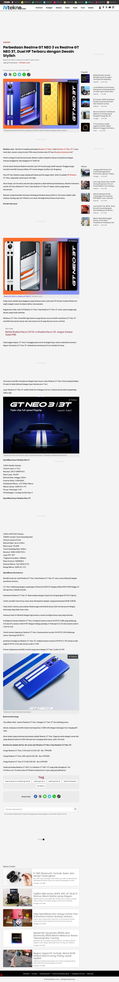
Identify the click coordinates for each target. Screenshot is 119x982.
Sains (67, 8)
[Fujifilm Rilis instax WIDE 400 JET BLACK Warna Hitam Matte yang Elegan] (17, 905)
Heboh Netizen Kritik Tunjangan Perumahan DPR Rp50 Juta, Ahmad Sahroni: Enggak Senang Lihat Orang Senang (103, 196)
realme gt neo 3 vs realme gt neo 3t (17, 781)
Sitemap (90, 974)
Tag (41, 777)
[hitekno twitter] (107, 7)
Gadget (49, 8)
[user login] (100, 9)
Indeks (91, 8)
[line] (14, 75)
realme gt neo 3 (39, 781)
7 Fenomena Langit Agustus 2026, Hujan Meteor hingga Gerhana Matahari (103, 126)
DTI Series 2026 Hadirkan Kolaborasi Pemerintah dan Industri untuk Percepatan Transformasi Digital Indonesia (103, 101)
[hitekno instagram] (113, 7)
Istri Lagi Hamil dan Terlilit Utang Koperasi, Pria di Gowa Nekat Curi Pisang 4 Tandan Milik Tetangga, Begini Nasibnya (104, 184)
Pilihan (84, 166)
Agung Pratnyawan (10, 63)
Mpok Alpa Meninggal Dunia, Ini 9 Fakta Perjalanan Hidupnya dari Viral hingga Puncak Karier (104, 220)
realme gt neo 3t (54, 781)
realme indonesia (70, 781)
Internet (39, 8)
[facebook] (5, 75)
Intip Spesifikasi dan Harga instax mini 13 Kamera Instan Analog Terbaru (55, 915)
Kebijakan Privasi (78, 974)
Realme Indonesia (62, 152)
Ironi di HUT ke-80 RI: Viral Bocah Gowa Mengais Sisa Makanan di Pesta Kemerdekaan (104, 208)
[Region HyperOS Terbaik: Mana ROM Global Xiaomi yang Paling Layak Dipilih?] (17, 966)
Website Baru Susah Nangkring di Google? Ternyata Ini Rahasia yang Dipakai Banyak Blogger (102, 77)
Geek (75, 8)
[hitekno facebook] (103, 7)
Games (59, 8)
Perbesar (74, 82)
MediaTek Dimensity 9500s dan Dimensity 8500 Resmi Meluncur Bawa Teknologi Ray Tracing (55, 935)
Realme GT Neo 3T (65, 149)
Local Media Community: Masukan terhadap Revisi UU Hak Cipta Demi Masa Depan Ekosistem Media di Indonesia (104, 89)
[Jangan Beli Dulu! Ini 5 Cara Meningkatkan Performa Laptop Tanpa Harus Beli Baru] (85, 176)
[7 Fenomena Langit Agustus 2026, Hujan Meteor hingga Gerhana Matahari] (85, 130)
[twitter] (10, 75)
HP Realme (71, 175)
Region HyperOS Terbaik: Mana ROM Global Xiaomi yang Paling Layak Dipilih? (54, 956)
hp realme (40, 786)
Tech (83, 8)
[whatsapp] (24, 75)
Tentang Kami (45, 974)
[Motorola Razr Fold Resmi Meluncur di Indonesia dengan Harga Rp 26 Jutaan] (85, 118)
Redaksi (26, 974)
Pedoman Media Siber (60, 974)
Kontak (34, 974)
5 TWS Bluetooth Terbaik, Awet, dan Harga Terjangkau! (53, 874)
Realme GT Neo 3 (45, 149)
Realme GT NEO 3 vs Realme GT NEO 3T (17, 296)
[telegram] (19, 75)
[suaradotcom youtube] (110, 7)
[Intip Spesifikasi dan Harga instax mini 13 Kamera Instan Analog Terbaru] (17, 925)
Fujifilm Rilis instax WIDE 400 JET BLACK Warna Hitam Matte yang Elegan (55, 894)
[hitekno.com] (14, 9)
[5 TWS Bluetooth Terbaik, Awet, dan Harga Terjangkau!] (17, 885)
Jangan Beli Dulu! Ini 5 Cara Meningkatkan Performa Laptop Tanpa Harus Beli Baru (103, 172)
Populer (84, 72)
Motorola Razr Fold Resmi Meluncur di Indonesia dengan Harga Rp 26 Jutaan (104, 114)
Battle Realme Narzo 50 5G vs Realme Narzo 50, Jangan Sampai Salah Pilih (39, 333)
